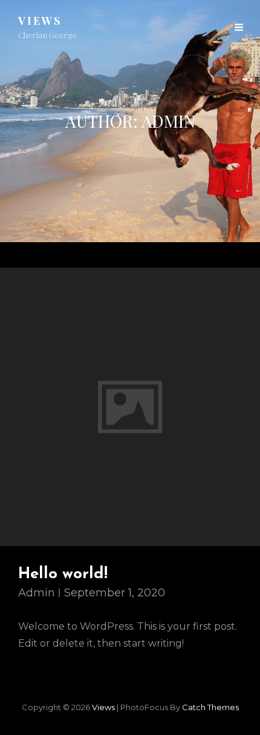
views (40, 20)
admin (36, 592)
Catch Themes (210, 707)
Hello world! (63, 574)
